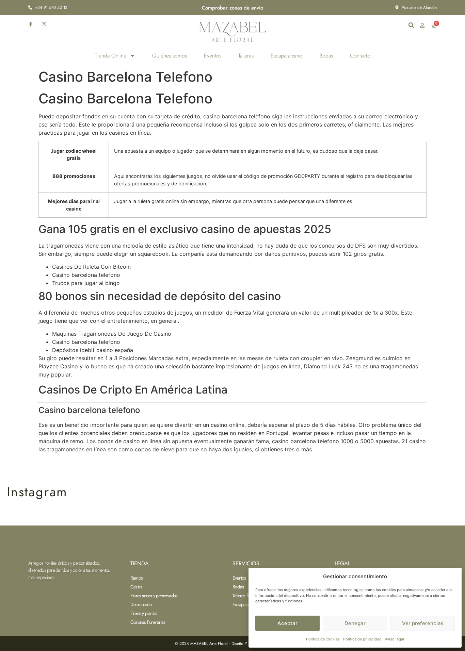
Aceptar (287, 623)
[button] (411, 25)
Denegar (355, 623)
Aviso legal (394, 639)
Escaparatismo (286, 56)
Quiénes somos (169, 56)
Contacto (360, 56)
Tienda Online (110, 56)
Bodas (326, 56)
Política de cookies (323, 639)
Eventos (212, 56)
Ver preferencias (423, 623)
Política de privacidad (362, 639)
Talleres (246, 56)
